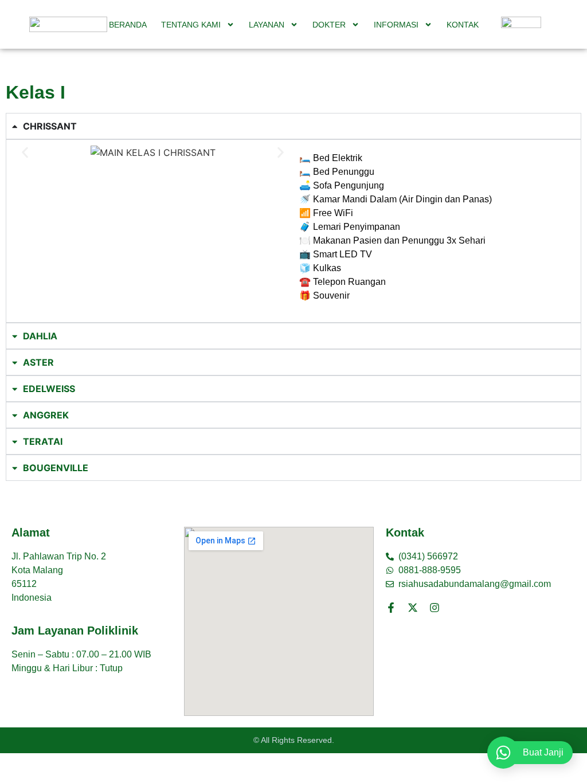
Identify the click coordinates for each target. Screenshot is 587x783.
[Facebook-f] (391, 607)
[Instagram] (434, 607)
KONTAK (463, 24)
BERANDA (128, 24)
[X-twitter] (413, 607)
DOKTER (329, 24)
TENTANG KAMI (191, 24)
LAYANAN (266, 24)
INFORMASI (396, 24)
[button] (25, 153)
